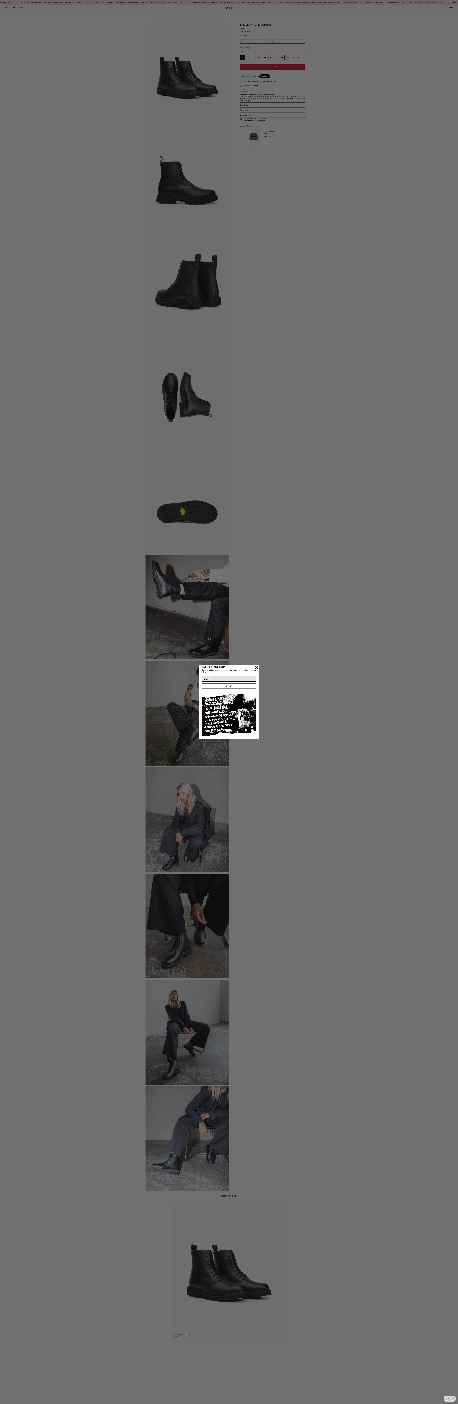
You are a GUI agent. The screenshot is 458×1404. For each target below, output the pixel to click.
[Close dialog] (256, 667)
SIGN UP (229, 686)
